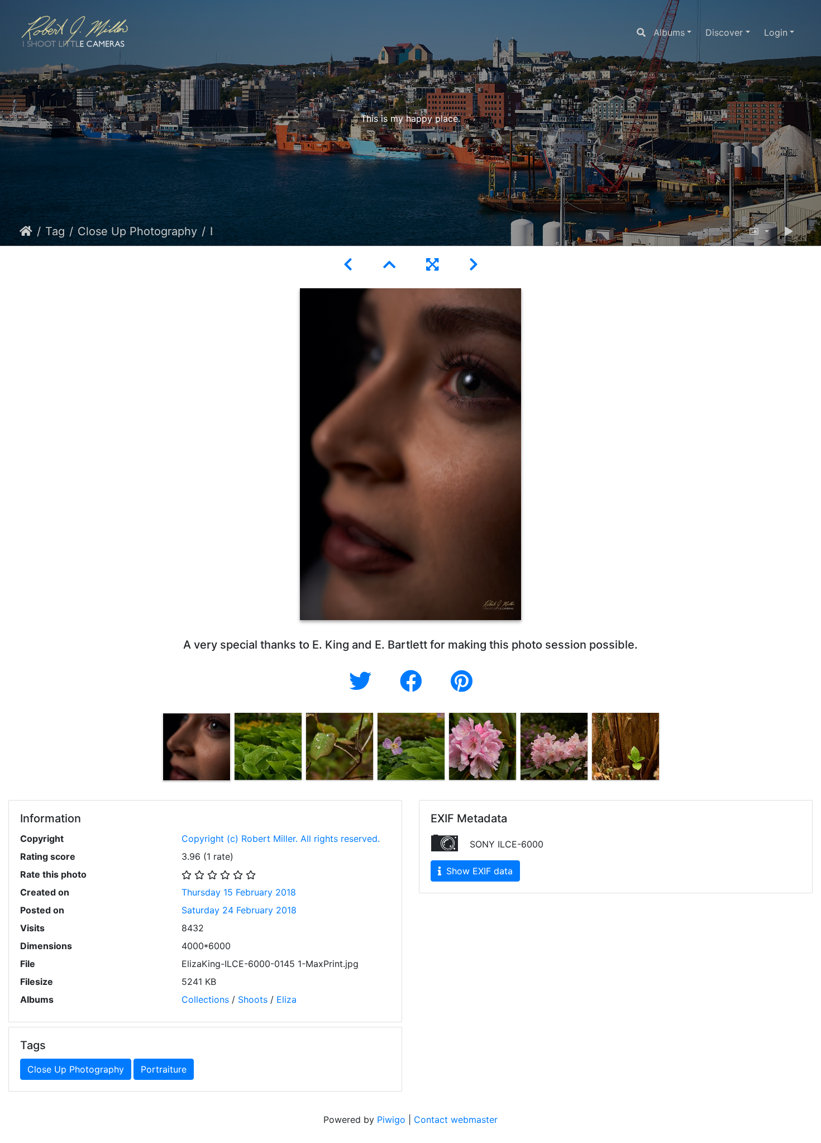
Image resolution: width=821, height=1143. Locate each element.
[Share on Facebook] (414, 681)
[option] (196, 747)
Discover (724, 32)
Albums (669, 32)
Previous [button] (152, 749)
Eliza (286, 999)
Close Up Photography (137, 231)
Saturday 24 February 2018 (239, 910)
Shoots (253, 999)
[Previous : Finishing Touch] (350, 264)
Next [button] (669, 749)
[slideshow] (788, 231)
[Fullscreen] (434, 264)
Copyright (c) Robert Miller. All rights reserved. (281, 838)
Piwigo (391, 1119)
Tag (55, 231)
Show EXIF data (478, 871)
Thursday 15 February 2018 (239, 892)
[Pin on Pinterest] (462, 681)
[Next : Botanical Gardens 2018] (473, 264)
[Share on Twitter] (363, 681)
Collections (205, 999)
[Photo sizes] (758, 231)
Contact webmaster (456, 1119)
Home (26, 231)
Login (775, 32)
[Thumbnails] (391, 264)
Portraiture (164, 1069)
